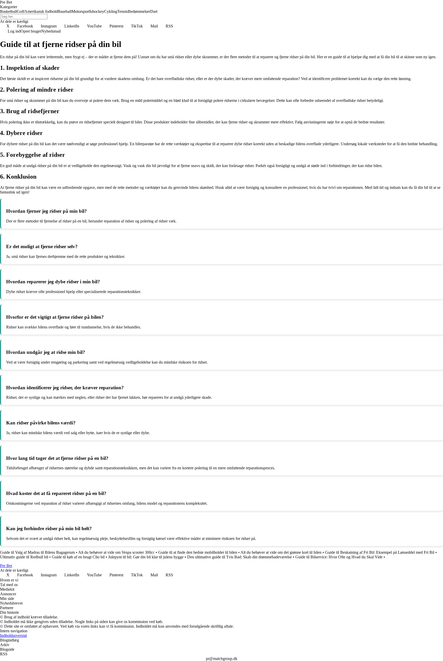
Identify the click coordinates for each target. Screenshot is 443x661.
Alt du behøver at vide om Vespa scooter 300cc (116, 552)
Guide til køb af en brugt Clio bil (78, 557)
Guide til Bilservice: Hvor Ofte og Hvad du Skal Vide (338, 557)
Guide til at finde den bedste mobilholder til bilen (197, 552)
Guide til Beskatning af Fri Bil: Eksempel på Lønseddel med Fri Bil (379, 552)
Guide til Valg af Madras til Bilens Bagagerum (37, 552)
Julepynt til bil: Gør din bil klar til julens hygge (146, 557)
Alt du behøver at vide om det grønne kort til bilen (280, 552)
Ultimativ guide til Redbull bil (24, 557)
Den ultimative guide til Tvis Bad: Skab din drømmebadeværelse (239, 557)
